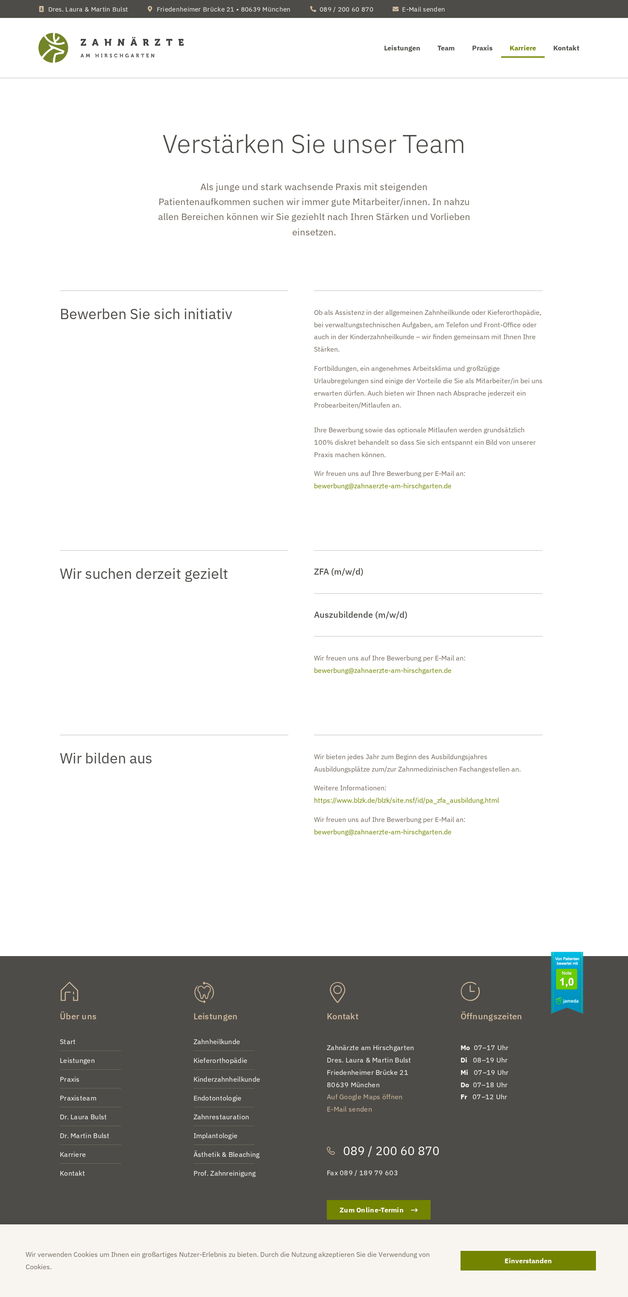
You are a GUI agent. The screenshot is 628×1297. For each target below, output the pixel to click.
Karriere (523, 48)
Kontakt (566, 48)
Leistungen (402, 48)
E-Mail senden (349, 1109)
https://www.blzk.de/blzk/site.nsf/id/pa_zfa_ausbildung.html (406, 800)
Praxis (482, 48)
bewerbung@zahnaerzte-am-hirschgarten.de (383, 485)
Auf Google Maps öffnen (365, 1096)
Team (446, 48)
